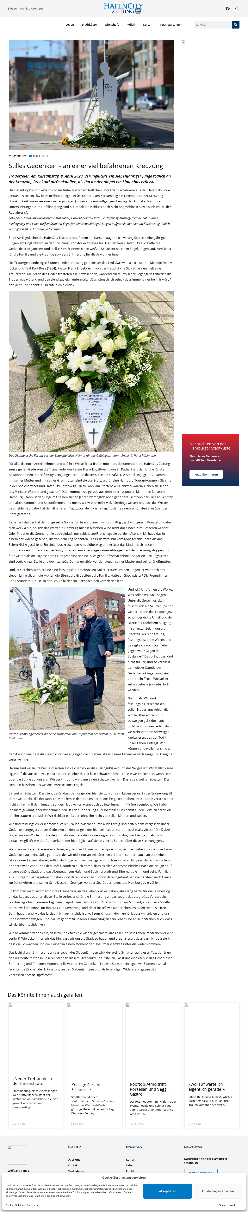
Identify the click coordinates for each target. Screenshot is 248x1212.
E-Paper (13, 8)
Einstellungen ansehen (218, 1191)
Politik (131, 24)
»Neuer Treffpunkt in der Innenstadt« (32, 1081)
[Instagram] (236, 8)
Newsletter (38, 8)
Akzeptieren (167, 1191)
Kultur (147, 24)
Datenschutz (34, 1205)
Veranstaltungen (170, 24)
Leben (70, 24)
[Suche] (235, 25)
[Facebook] (228, 8)
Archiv (24, 8)
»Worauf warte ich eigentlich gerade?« (207, 1086)
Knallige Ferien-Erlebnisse (86, 1087)
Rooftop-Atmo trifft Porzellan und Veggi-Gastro (149, 1089)
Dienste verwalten (228, 1205)
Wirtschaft (112, 24)
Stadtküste (89, 24)
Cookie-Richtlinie (15, 1205)
